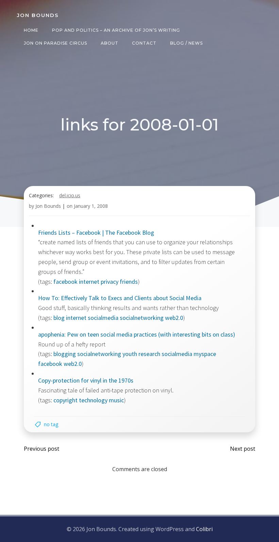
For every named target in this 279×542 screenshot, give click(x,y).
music (116, 400)
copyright (65, 400)
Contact (144, 43)
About (109, 43)
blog (59, 318)
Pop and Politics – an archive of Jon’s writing (116, 30)
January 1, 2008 (91, 206)
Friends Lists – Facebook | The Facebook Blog (96, 232)
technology (93, 400)
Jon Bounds (48, 206)
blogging (64, 354)
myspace (205, 354)
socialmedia (103, 318)
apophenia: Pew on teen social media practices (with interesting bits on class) (136, 334)
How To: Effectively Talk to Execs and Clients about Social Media (119, 298)
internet (89, 281)
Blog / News (186, 43)
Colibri (204, 529)
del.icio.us (69, 195)
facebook (65, 281)
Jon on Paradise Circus (55, 43)
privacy (109, 281)
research (149, 354)
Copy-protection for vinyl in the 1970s (85, 380)
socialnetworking (142, 318)
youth (129, 354)
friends (129, 281)
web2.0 (174, 318)
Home (31, 30)
